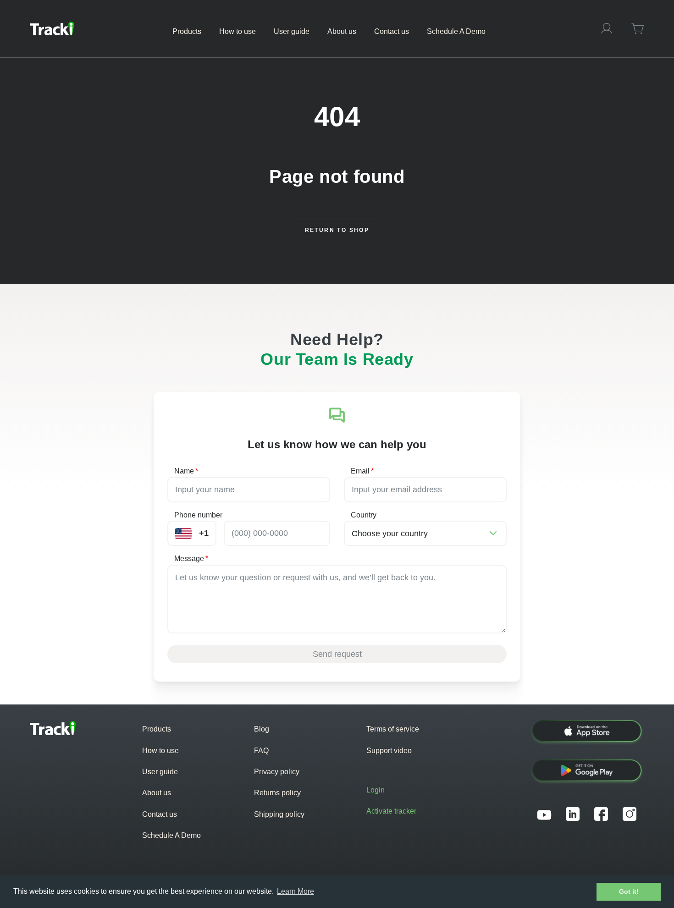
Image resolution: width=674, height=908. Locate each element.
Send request (337, 654)
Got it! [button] (629, 891)
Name (186, 471)
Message (191, 558)
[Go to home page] (52, 28)
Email (362, 471)
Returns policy (277, 793)
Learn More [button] (295, 891)
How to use (160, 750)
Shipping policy (279, 814)
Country (363, 515)
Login (375, 790)
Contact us (159, 814)
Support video (389, 750)
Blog (261, 729)
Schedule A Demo (171, 835)
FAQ (261, 750)
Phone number (198, 515)
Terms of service (392, 729)
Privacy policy (276, 772)
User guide (160, 772)
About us (156, 793)
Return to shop (337, 230)
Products (156, 729)
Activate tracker (391, 811)
